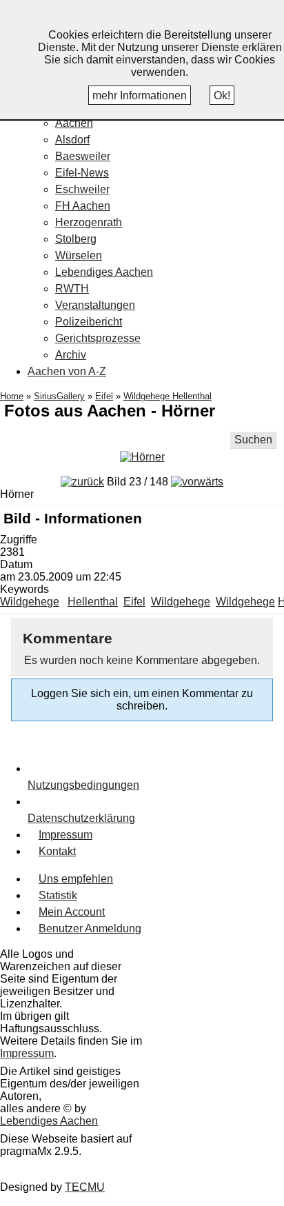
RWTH (72, 288)
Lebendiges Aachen (104, 272)
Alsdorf (72, 139)
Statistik (58, 895)
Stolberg (76, 239)
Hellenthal (93, 601)
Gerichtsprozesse (98, 338)
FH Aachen (82, 206)
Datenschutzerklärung (81, 818)
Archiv (70, 355)
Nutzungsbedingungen (83, 785)
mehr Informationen (139, 95)
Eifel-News (82, 173)
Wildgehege (29, 601)
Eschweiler (82, 189)
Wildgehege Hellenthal (167, 396)
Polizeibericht (88, 322)
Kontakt (57, 851)
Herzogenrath (88, 222)
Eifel (104, 396)
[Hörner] (142, 457)
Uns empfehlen (76, 879)
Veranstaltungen (95, 305)
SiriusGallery (59, 396)
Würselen (78, 255)
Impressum (65, 835)
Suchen (253, 439)
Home (11, 396)
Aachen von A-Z (67, 371)
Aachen (74, 123)
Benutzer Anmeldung (90, 928)
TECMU (85, 1187)
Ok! (222, 95)
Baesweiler (82, 156)
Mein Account (72, 912)
